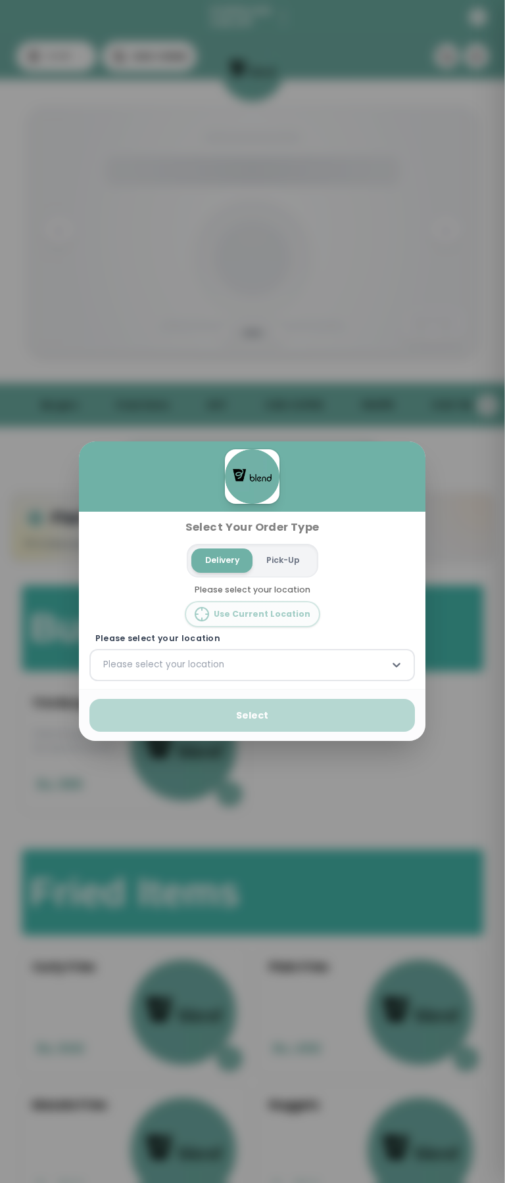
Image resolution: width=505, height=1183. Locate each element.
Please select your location (157, 638)
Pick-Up (283, 560)
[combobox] (104, 665)
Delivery (222, 560)
